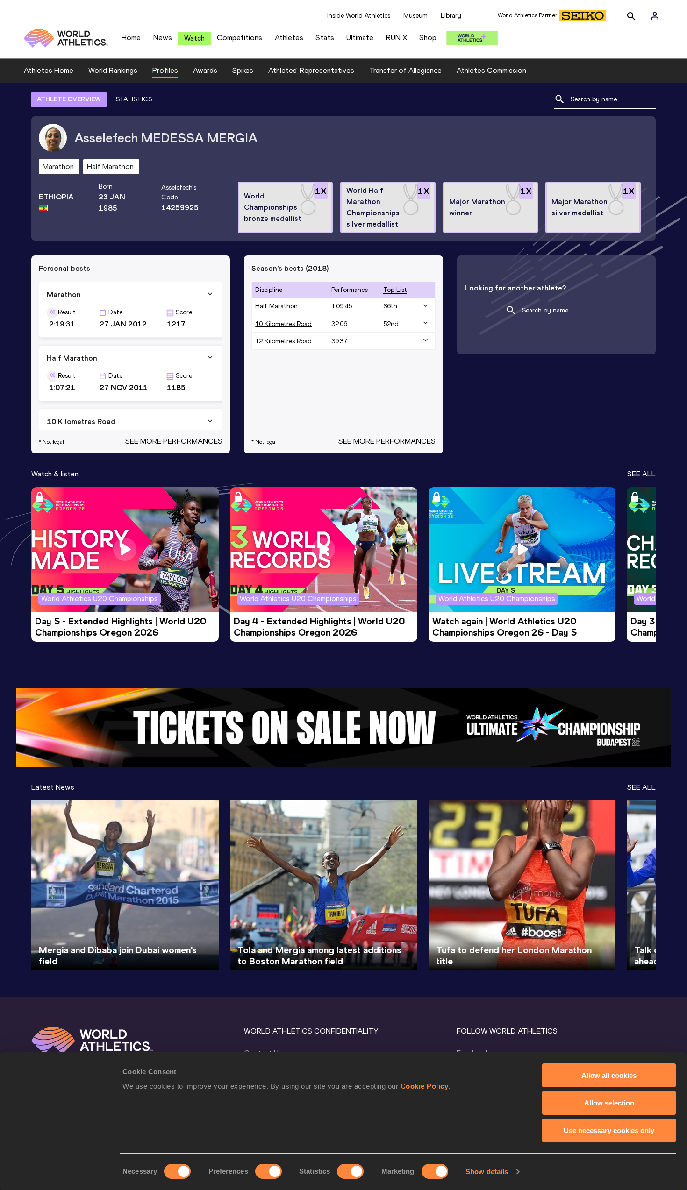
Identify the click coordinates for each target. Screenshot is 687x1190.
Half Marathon (276, 306)
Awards (205, 70)
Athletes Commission (491, 70)
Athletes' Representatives (311, 70)
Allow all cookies (609, 1075)
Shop (428, 37)
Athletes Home (48, 70)
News (162, 37)
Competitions (239, 37)
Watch (194, 38)
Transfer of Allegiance (405, 70)
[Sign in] (654, 15)
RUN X (396, 37)
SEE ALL (641, 473)
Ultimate (359, 37)
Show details (486, 1172)
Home (131, 37)
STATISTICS (134, 99)
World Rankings (112, 70)
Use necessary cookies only (609, 1130)
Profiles (165, 70)
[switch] (268, 1171)
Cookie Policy (425, 1086)
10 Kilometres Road (283, 324)
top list (395, 290)
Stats (324, 37)
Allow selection (609, 1103)
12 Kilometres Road (283, 341)
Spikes (242, 70)
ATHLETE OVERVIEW (69, 99)
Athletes (289, 37)
